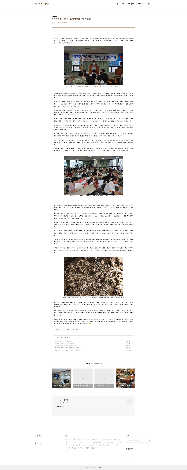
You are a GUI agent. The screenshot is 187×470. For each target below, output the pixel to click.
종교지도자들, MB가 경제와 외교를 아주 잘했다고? (68, 350)
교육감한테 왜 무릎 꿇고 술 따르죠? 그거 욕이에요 (68, 348)
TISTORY (94, 467)
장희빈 (74, 448)
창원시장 (94, 448)
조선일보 (111, 442)
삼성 (72, 445)
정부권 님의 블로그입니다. (62, 402)
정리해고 (118, 442)
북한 (67, 445)
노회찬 (78, 445)
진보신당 (68, 439)
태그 (123, 4)
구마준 (119, 445)
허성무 (113, 445)
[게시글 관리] (62, 329)
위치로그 (140, 4)
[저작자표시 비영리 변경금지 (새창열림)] (75, 329)
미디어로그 (131, 4)
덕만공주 (85, 445)
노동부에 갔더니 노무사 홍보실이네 (64, 341)
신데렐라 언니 (81, 442)
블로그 (104, 439)
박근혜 (73, 442)
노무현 (81, 448)
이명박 (99, 445)
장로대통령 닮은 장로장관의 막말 (63, 343)
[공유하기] (60, 329)
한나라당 (117, 439)
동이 (67, 442)
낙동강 (68, 448)
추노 (75, 439)
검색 (150, 441)
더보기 (66, 451)
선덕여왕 (106, 445)
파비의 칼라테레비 (42, 4)
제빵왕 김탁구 (95, 439)
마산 (89, 442)
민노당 (110, 439)
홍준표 (87, 448)
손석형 (87, 439)
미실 (104, 442)
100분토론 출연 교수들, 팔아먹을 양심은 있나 (66, 345)
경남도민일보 (97, 442)
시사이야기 (57, 337)
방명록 (148, 4)
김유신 (81, 439)
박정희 (92, 445)
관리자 (100, 467)
